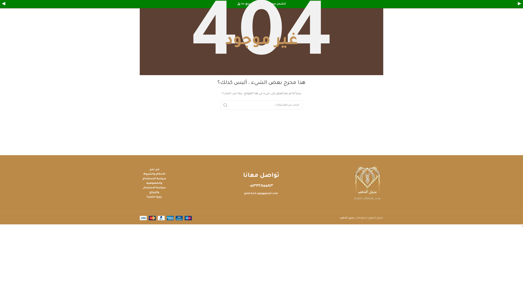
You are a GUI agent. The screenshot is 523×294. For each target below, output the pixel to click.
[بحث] (225, 105)
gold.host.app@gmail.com (261, 193)
